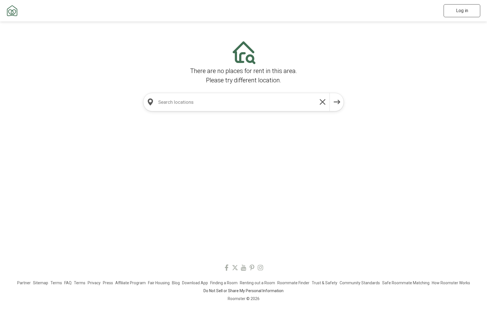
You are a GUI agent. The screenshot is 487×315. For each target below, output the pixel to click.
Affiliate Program (130, 283)
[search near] (150, 102)
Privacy (94, 283)
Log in (462, 10)
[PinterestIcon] (252, 268)
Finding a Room (224, 283)
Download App (195, 283)
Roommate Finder (293, 283)
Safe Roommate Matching (406, 283)
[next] (337, 102)
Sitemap (40, 283)
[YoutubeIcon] (243, 268)
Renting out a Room (257, 283)
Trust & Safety (324, 283)
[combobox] (236, 102)
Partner (24, 283)
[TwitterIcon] (235, 268)
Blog (176, 283)
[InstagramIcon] (260, 268)
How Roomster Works (451, 283)
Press (108, 283)
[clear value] (323, 102)
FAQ (68, 283)
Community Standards (360, 283)
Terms (56, 283)
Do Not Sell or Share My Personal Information (243, 290)
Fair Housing (159, 283)
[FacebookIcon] (226, 268)
